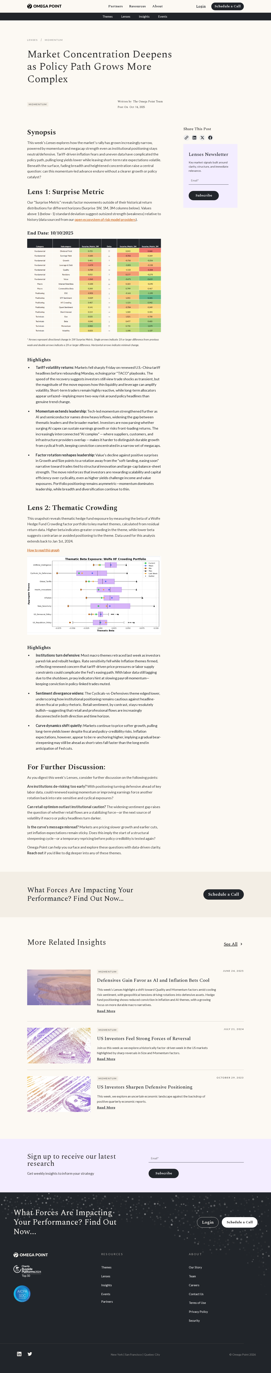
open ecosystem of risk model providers (105, 219)
